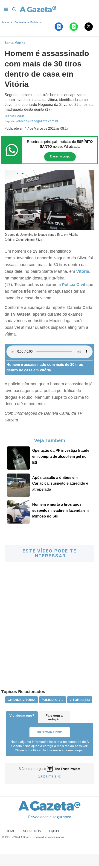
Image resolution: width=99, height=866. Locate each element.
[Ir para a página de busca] (14, 9)
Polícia (34, 22)
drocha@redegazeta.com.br (37, 121)
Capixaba (20, 22)
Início (5, 22)
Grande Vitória (21, 700)
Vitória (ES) (80, 700)
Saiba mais (47, 776)
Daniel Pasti (15, 116)
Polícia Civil (73, 284)
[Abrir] (6, 9)
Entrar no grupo (60, 156)
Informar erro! (49, 732)
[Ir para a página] (38, 9)
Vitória (82, 271)
